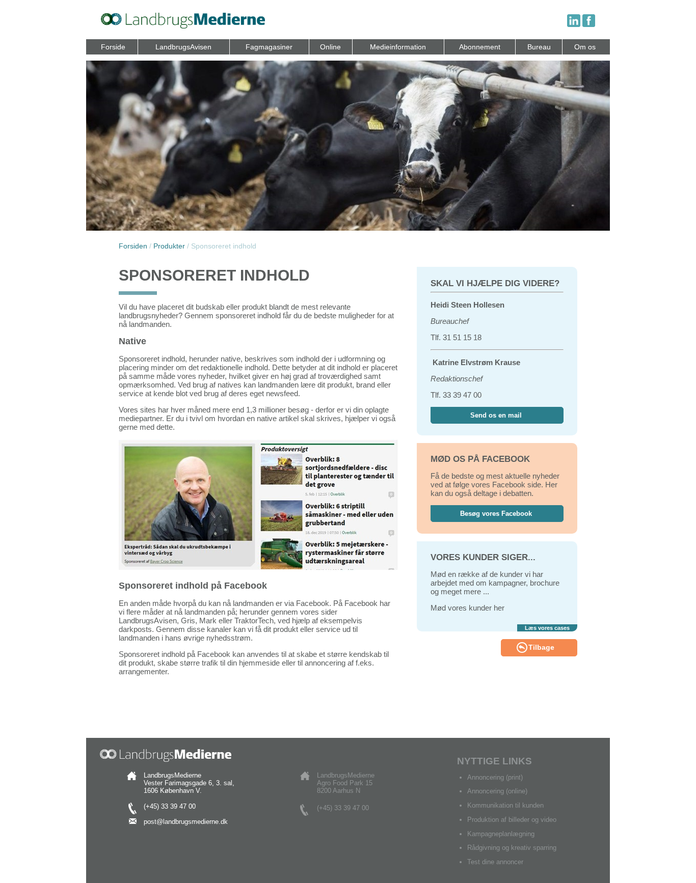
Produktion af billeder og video (511, 819)
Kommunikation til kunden (505, 805)
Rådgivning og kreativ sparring (511, 847)
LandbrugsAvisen (183, 47)
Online (330, 47)
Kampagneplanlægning (500, 834)
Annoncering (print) (495, 777)
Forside (113, 47)
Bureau (539, 47)
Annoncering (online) (497, 791)
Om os (585, 47)
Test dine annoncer (495, 862)
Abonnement (479, 47)
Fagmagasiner (269, 47)
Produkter (169, 246)
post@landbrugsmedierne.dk (186, 821)
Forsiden (133, 246)
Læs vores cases (547, 628)
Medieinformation (398, 47)
